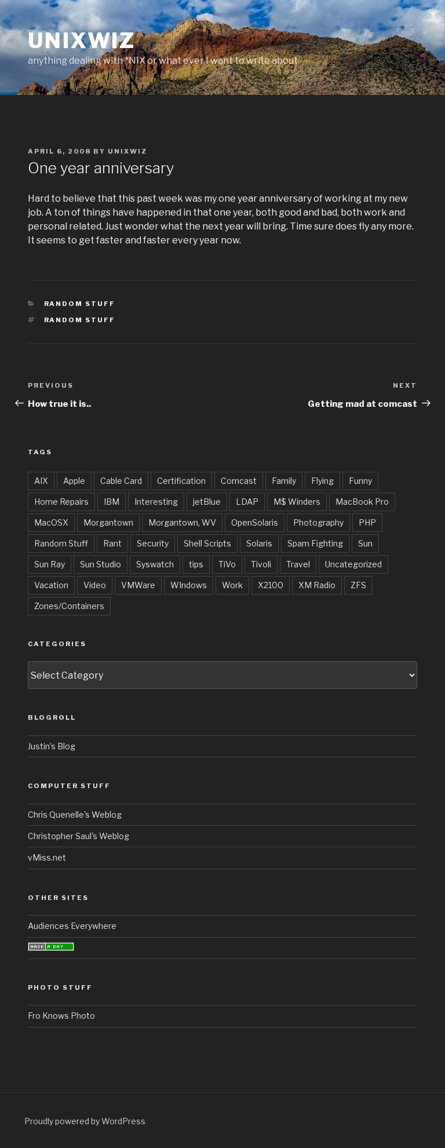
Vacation (51, 585)
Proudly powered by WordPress (84, 1121)
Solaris (259, 543)
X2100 (270, 585)
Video (94, 585)
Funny (360, 481)
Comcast (239, 481)
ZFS (358, 585)
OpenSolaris (254, 522)
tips (196, 564)
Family (284, 481)
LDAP (247, 501)
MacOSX (51, 522)
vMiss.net (47, 857)
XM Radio (316, 585)
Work (232, 585)
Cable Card (121, 481)
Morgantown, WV (182, 522)
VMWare (138, 585)
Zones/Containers (69, 606)
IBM (111, 501)
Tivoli (261, 564)
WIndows (188, 585)
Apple (74, 481)
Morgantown (108, 522)
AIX (41, 481)
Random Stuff (80, 304)
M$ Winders (296, 501)
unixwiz (82, 40)
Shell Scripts (207, 543)
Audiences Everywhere (72, 926)
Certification (181, 481)
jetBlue (207, 501)
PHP (367, 522)
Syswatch (155, 564)
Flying (322, 481)
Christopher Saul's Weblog (78, 836)
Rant (112, 543)
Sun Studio (100, 564)
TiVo (227, 564)
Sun (365, 543)
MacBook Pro (362, 501)
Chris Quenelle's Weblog (75, 814)
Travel (298, 564)
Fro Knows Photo (61, 1016)
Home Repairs (61, 501)
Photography (318, 522)
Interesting (156, 501)
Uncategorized (353, 564)
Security (153, 543)
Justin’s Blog (51, 746)
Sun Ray (49, 564)
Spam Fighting (315, 543)
